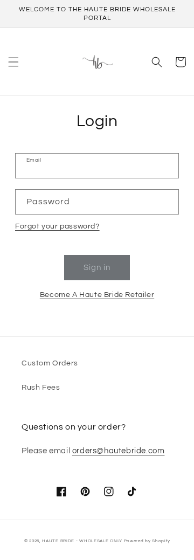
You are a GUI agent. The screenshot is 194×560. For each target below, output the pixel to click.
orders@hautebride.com (118, 451)
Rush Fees (41, 387)
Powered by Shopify (147, 540)
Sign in (97, 268)
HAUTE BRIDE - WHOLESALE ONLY (82, 540)
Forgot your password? (57, 226)
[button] (13, 62)
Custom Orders (50, 363)
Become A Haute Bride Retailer (97, 295)
